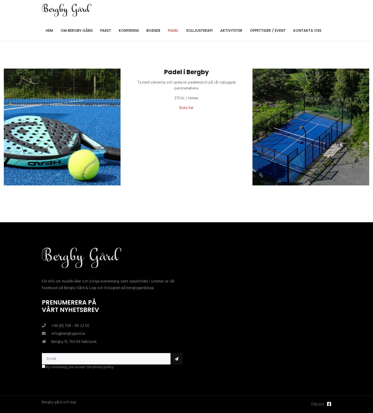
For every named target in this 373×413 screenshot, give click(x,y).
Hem (49, 30)
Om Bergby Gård (77, 30)
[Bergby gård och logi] (66, 10)
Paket (105, 30)
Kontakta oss (307, 30)
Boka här (186, 108)
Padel (173, 30)
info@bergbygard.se (68, 334)
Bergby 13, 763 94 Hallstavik (74, 342)
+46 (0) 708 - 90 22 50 (70, 326)
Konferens (129, 30)
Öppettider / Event (268, 30)
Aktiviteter (231, 30)
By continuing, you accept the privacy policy (79, 367)
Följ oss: (318, 404)
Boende (153, 30)
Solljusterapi (199, 30)
